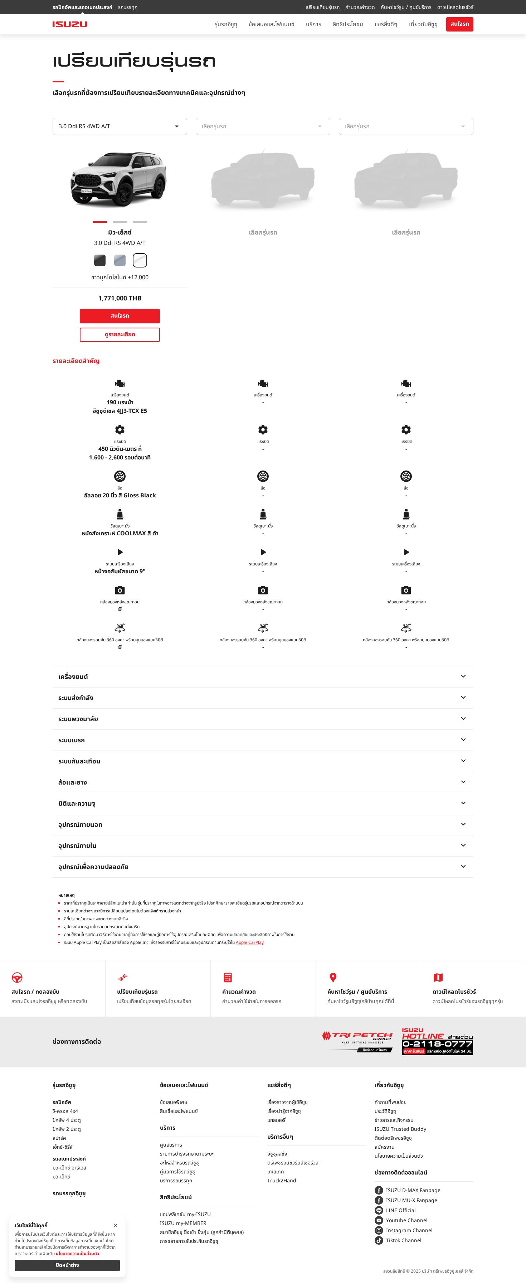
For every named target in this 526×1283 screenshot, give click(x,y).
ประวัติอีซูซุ (385, 1111)
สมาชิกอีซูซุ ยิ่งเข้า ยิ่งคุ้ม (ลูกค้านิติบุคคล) (202, 1232)
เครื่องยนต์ (73, 677)
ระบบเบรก (71, 740)
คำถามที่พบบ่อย (390, 1102)
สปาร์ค (59, 1138)
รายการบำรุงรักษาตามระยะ (187, 1154)
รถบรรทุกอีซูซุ (69, 1193)
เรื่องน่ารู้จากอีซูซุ (284, 1111)
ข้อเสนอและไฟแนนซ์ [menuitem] (271, 24)
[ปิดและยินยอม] (115, 1225)
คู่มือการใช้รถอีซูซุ (177, 1172)
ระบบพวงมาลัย (78, 719)
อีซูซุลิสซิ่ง (277, 1154)
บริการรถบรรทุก (176, 1181)
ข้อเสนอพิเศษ (173, 1102)
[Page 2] (120, 222)
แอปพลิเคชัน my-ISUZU (185, 1214)
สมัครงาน (385, 1147)
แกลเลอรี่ (276, 1120)
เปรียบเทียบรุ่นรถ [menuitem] (323, 7)
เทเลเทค (275, 1172)
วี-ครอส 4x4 (65, 1111)
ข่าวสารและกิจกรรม (394, 1120)
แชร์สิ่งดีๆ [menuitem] (386, 24)
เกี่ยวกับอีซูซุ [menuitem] (423, 24)
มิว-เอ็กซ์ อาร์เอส (69, 1168)
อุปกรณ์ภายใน (77, 846)
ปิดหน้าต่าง (67, 1265)
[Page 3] (140, 222)
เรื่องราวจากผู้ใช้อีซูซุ (287, 1102)
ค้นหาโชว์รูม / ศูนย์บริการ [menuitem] (406, 7)
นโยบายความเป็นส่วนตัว (399, 1156)
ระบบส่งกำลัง (75, 698)
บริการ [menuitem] (313, 24)
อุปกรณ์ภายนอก (80, 825)
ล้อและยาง (72, 782)
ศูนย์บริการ (171, 1145)
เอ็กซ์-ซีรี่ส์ (63, 1147)
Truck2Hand (281, 1181)
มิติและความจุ (77, 804)
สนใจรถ (459, 24)
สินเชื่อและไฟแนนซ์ (179, 1111)
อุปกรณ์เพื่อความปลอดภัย (93, 867)
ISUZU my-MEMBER (183, 1223)
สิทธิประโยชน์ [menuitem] (348, 24)
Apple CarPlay (250, 942)
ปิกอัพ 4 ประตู (67, 1120)
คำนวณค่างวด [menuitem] (360, 7)
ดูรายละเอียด (120, 334)
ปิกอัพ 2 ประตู (67, 1129)
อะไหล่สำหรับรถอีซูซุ (179, 1163)
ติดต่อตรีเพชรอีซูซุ (393, 1138)
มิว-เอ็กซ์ (61, 1177)
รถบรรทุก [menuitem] (127, 7)
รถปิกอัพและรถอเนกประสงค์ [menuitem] (82, 7)
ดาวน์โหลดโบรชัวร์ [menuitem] (455, 7)
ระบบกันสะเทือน (79, 761)
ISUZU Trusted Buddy (400, 1129)
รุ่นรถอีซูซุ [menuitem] (226, 24)
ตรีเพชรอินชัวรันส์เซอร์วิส (292, 1163)
